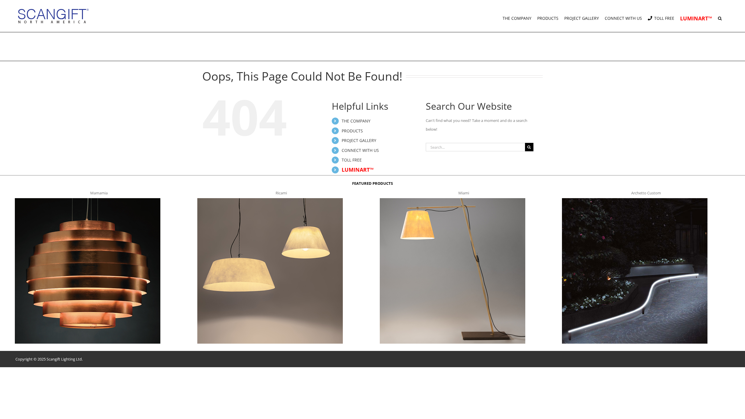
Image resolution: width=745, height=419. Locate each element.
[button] (720, 16)
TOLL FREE (352, 160)
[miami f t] (452, 200)
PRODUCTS (352, 131)
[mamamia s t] (87, 200)
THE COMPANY (356, 121)
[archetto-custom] (634, 200)
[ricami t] (270, 200)
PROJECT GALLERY (359, 140)
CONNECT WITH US (360, 150)
